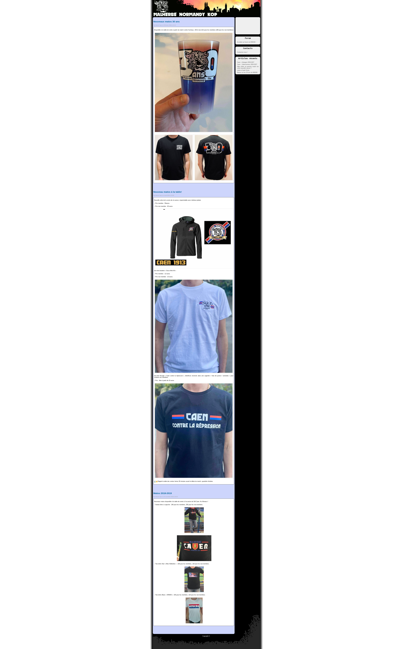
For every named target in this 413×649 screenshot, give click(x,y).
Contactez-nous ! (242, 52)
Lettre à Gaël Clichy (243, 70)
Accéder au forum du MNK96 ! (246, 42)
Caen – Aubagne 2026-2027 (245, 62)
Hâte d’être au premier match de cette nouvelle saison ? (248, 67)
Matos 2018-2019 (162, 493)
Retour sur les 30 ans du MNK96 (247, 72)
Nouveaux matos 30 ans (166, 21)
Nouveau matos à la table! (167, 192)
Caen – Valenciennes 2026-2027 (247, 64)
